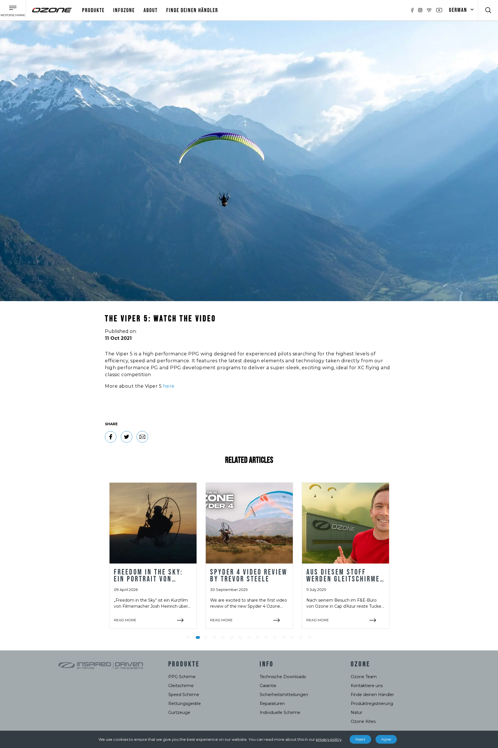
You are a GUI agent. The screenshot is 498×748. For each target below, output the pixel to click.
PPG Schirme (182, 676)
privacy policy (329, 739)
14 (300, 637)
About (151, 10)
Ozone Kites (363, 721)
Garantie (268, 685)
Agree (386, 739)
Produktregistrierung (372, 703)
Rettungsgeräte (184, 703)
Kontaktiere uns (367, 685)
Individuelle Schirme (280, 712)
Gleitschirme (181, 685)
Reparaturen (272, 703)
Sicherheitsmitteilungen (284, 694)
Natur (356, 712)
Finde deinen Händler (192, 10)
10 (266, 637)
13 (292, 637)
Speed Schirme (183, 694)
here (169, 386)
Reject (360, 739)
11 (274, 637)
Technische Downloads (283, 676)
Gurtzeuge (179, 712)
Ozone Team (364, 676)
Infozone (124, 10)
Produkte (93, 10)
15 (309, 637)
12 (283, 637)
